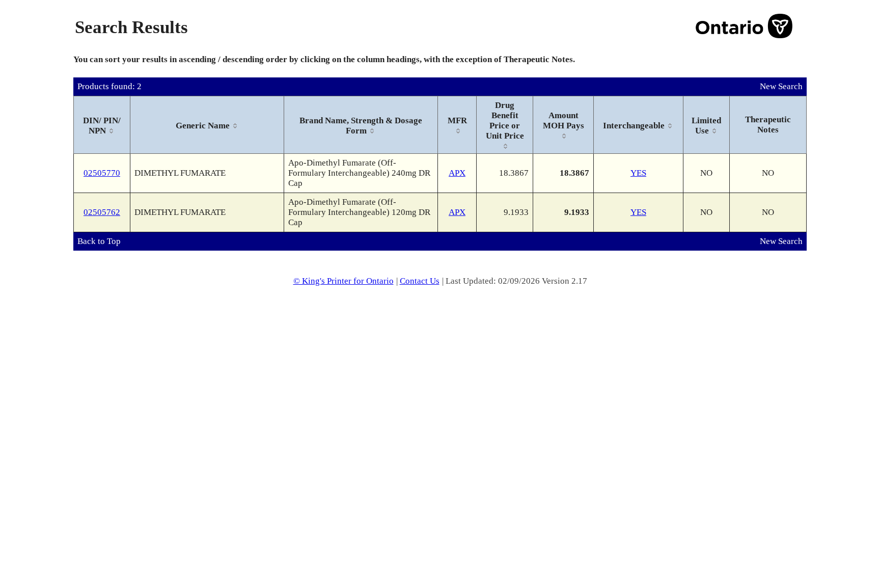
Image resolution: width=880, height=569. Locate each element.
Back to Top (99, 241)
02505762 (102, 212)
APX (457, 173)
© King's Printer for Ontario (343, 281)
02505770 (102, 173)
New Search (781, 86)
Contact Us (419, 281)
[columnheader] (102, 125)
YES (638, 173)
